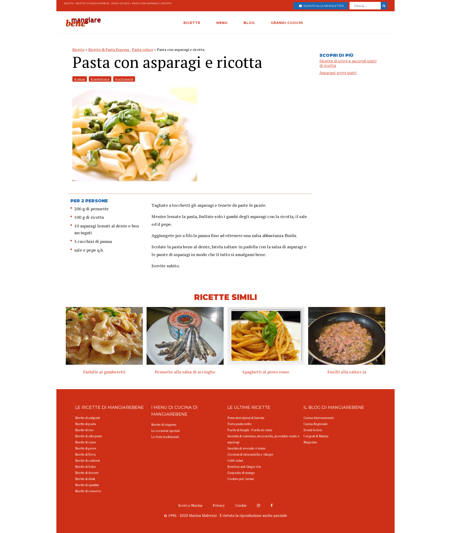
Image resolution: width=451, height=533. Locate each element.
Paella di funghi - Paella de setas (249, 430)
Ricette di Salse (85, 466)
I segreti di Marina (315, 436)
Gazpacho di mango (241, 473)
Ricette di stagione (163, 424)
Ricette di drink (85, 479)
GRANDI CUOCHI (287, 23)
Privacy (219, 505)
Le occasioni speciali (165, 431)
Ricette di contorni (87, 460)
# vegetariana (100, 79)
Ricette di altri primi (88, 436)
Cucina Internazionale (318, 418)
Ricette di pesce (85, 448)
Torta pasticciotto (239, 424)
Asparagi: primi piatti (338, 73)
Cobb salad (235, 460)
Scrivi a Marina (190, 505)
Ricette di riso (84, 430)
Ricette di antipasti (87, 418)
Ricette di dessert (86, 473)
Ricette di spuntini (87, 485)
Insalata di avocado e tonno (246, 448)
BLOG (249, 23)
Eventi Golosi (312, 430)
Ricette (69, 3)
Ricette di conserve (88, 491)
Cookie (241, 505)
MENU (222, 23)
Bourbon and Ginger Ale (244, 466)
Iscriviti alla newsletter (323, 6)
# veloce (79, 79)
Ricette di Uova (85, 454)
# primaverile (124, 79)
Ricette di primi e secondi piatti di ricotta (348, 63)
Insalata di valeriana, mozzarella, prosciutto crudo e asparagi (263, 439)
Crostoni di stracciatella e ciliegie (250, 454)
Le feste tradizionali (165, 437)
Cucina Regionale (315, 424)
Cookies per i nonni (240, 479)
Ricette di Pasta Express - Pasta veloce (102, 3)
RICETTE (191, 23)
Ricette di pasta (85, 424)
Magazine (310, 442)
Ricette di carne (85, 442)
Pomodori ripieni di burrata (245, 418)
